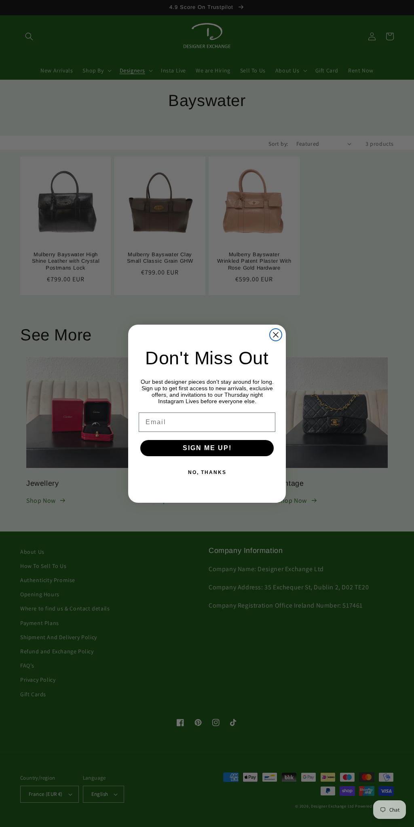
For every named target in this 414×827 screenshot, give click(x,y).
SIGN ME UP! (207, 447)
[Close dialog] (276, 335)
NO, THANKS (207, 472)
